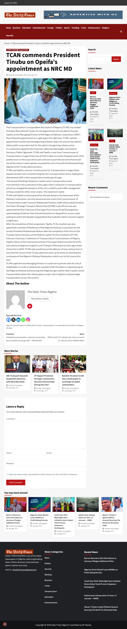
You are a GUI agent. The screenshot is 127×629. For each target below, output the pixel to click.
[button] (121, 32)
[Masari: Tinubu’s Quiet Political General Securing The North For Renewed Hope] (112, 504)
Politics (59, 27)
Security (9, 35)
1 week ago (11, 388)
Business (16, 27)
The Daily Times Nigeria (15, 75)
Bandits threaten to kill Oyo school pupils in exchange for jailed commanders (73, 380)
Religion (105, 27)
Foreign (50, 27)
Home (6, 43)
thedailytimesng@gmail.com (25, 569)
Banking (48, 574)
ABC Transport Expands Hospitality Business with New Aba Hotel (17, 378)
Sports (67, 27)
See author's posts (40, 298)
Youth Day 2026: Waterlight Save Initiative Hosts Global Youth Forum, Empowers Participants (63, 521)
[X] (13, 320)
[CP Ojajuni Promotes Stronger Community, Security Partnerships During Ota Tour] (45, 364)
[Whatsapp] (23, 320)
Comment (11, 419)
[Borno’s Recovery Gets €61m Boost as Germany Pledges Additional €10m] (15, 504)
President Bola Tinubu (33, 325)
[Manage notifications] (5, 624)
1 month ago (40, 391)
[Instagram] (28, 320)
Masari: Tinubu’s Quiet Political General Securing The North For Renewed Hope (111, 520)
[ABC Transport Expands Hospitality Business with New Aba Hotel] (17, 364)
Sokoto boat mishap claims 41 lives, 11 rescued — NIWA (86, 518)
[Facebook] (8, 320)
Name (9, 453)
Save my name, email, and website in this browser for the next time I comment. (43, 474)
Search (92, 49)
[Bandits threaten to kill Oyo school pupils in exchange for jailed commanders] (73, 364)
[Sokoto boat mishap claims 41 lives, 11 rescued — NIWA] (88, 504)
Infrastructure (94, 27)
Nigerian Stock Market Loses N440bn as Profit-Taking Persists (39, 518)
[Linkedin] (18, 320)
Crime (83, 27)
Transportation (23, 50)
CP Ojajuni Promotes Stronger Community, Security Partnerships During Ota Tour (44, 380)
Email (49, 453)
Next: (66, 337)
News (8, 27)
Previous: (25, 337)
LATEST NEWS (11, 50)
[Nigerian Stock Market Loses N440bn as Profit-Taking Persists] (39, 504)
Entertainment (39, 27)
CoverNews (74, 625)
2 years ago (30, 75)
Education (26, 27)
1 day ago (11, 529)
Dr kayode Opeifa (17, 325)
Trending (75, 27)
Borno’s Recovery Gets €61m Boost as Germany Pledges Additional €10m (14, 519)
